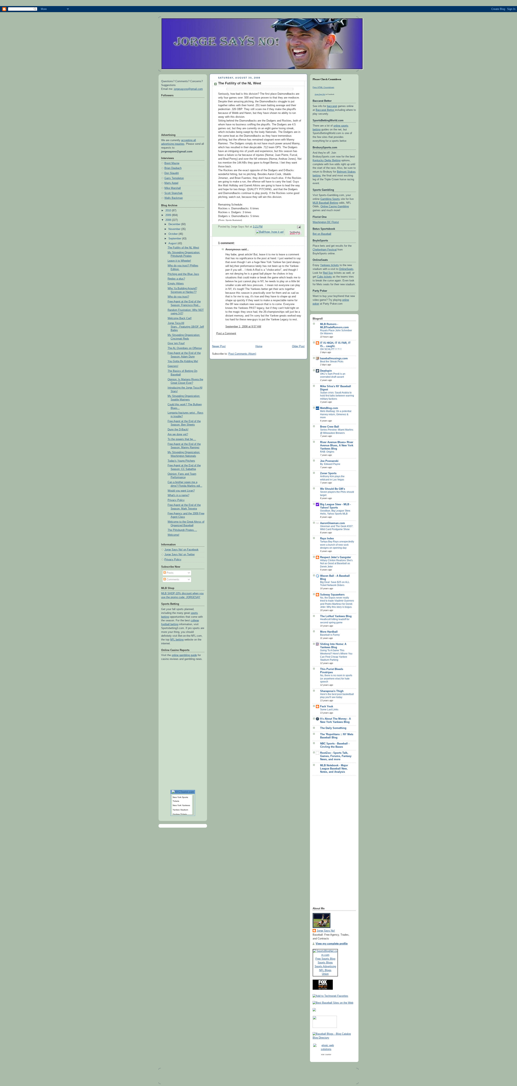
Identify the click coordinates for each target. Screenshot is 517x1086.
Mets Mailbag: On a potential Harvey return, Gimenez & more (335, 414)
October (173, 234)
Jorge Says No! (320, 94)
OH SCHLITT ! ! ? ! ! (330, 349)
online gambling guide (184, 655)
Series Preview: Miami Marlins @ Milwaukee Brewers (336, 431)
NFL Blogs (325, 970)
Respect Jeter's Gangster (335, 557)
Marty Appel (171, 183)
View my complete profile (332, 943)
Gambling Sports (330, 199)
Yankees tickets (329, 265)
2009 (168, 215)
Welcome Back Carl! (180, 318)
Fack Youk (326, 706)
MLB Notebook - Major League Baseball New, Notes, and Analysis (334, 768)
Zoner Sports (328, 473)
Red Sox (328, 273)
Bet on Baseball (322, 234)
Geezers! (173, 366)
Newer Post (219, 346)
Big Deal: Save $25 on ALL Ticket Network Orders (335, 584)
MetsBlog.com (329, 408)
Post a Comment (226, 333)
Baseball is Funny (330, 634)
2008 (168, 220)
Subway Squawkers (332, 594)
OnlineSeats (346, 269)
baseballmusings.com (334, 358)
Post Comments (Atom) (242, 353)
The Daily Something (333, 728)
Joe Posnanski (329, 461)
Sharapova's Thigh (332, 691)
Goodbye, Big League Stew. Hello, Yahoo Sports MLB (335, 512)
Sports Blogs (325, 962)
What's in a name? (178, 495)
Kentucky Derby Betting (326, 160)
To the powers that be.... (182, 439)
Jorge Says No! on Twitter (179, 554)
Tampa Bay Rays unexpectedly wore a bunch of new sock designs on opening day (337, 544)
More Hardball (329, 631)
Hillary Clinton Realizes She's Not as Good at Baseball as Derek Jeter (336, 563)
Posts (169, 572)
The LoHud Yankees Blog (336, 616)
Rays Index (327, 538)
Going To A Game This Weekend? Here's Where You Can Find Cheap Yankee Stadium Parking (336, 655)
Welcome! (173, 535)
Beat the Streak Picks (331, 361)
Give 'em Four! (176, 343)
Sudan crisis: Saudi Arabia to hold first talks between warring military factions (337, 395)
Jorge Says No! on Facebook (181, 549)
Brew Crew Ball (329, 426)
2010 (168, 210)
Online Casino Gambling (334, 206)
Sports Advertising (325, 966)
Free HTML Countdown (323, 87)
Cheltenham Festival (325, 249)
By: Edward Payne (330, 464)
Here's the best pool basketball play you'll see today (337, 696)
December (174, 224)
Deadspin (326, 370)
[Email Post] (298, 226)
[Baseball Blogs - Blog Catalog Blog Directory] (334, 1037)
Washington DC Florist (326, 222)
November (174, 229)
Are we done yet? (178, 434)
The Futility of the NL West (183, 247)
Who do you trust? (178, 296)
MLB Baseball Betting (325, 202)
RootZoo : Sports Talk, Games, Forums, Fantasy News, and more (335, 756)
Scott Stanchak (173, 193)
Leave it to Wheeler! (179, 260)
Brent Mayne (171, 163)
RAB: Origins (327, 451)
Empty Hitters (176, 283)
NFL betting (177, 639)
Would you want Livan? (181, 490)
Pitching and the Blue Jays (183, 274)
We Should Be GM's (332, 488)
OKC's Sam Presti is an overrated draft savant (332, 375)
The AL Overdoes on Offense (185, 348)
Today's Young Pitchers (181, 460)
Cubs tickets (324, 276)
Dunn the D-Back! (178, 429)
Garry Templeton (174, 178)
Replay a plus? (176, 278)
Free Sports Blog (325, 958)
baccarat (332, 106)
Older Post (298, 346)
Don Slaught (171, 173)
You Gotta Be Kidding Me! (183, 361)
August (173, 243)
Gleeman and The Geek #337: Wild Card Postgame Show (336, 528)
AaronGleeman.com (332, 523)
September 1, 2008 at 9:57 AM (243, 326)
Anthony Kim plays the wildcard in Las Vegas (332, 478)
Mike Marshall (172, 188)
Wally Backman (173, 198)
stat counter (326, 1055)
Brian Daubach (173, 168)
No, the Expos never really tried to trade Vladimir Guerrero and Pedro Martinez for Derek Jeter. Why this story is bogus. (337, 602)
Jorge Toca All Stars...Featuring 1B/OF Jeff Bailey (186, 327)
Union (325, 973)
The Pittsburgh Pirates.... (182, 530)
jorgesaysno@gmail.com (188, 89)
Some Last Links (329, 709)
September (175, 238)
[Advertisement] (329, 842)
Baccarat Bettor (325, 110)
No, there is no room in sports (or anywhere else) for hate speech (336, 678)
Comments (172, 579)
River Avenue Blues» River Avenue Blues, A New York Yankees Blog (336, 445)
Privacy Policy (176, 500)
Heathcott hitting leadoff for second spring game (334, 621)
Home (258, 346)
